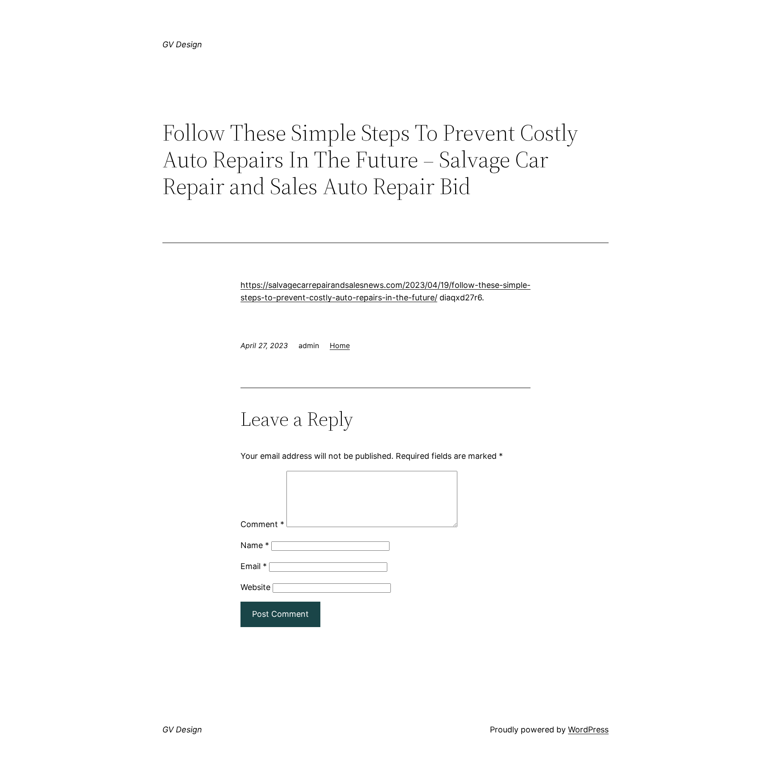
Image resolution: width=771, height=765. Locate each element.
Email (253, 566)
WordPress (588, 729)
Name (254, 545)
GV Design (182, 44)
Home (340, 345)
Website (255, 587)
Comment (262, 524)
